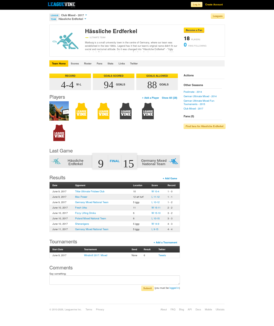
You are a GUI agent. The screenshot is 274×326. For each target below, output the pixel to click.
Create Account (214, 4)
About (163, 309)
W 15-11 (156, 207)
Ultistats (220, 309)
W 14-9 (155, 223)
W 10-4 (155, 191)
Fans (99, 63)
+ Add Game (170, 178)
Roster (88, 63)
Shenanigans (82, 223)
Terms (89, 309)
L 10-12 (156, 202)
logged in (174, 288)
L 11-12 (156, 196)
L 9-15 (155, 229)
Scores (75, 63)
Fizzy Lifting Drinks (85, 213)
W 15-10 (156, 213)
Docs (198, 309)
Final (115, 161)
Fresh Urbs (81, 207)
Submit (147, 288)
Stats (110, 63)
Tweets (162, 255)
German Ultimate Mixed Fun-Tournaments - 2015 (199, 102)
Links (122, 63)
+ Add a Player (150, 97)
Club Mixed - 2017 (73, 15)
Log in (196, 4)
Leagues (218, 16)
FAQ (173, 309)
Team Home (59, 63)
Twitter (134, 63)
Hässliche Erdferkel (71, 19)
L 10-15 (156, 218)
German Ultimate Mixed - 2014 (200, 96)
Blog (181, 309)
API (190, 309)
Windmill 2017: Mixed (95, 255)
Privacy (100, 309)
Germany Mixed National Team (91, 202)
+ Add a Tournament (165, 242)
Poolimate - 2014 (193, 91)
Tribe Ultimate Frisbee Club (89, 191)
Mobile (208, 309)
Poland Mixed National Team (90, 218)
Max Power (81, 196)
